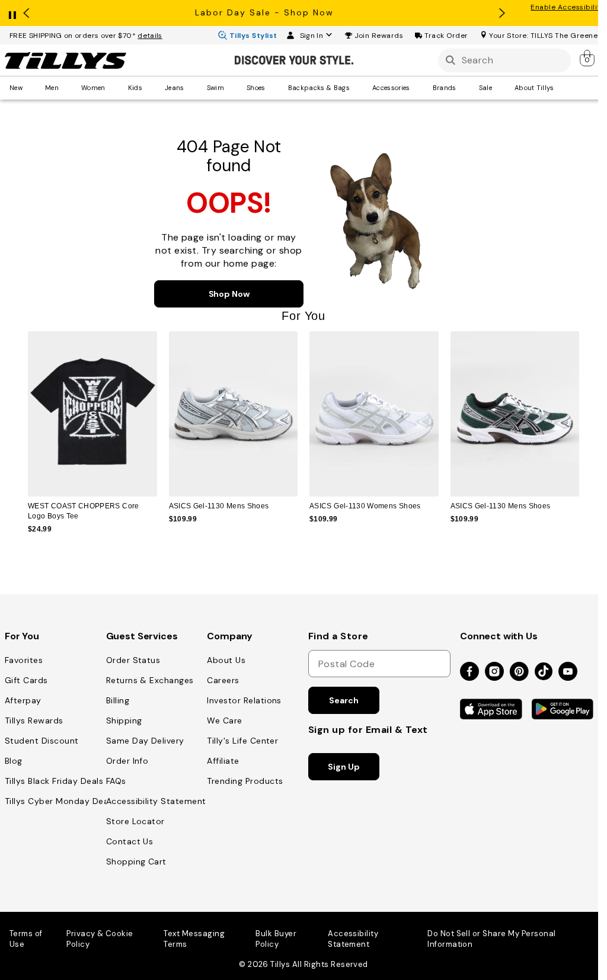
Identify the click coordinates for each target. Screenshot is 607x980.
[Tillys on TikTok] (543, 669)
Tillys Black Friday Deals (54, 781)
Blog (14, 760)
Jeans (174, 88)
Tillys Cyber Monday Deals (60, 801)
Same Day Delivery (145, 740)
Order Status (133, 660)
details (150, 35)
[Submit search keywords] (450, 60)
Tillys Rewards (34, 720)
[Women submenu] (114, 88)
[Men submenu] (67, 88)
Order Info (127, 760)
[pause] (12, 12)
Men (52, 88)
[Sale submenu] (500, 88)
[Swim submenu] (232, 88)
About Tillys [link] (534, 88)
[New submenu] (31, 88)
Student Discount (42, 740)
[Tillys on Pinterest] (519, 672)
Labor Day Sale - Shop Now (264, 12)
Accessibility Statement (156, 801)
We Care (224, 720)
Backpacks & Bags (319, 88)
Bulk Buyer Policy (275, 938)
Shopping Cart (136, 861)
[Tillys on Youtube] (567, 672)
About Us (226, 660)
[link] (588, 58)
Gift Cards (26, 680)
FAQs (116, 781)
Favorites (24, 660)
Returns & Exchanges (150, 680)
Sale (485, 88)
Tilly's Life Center (242, 740)
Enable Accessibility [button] (568, 7)
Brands (444, 88)
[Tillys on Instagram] (494, 672)
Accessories (391, 88)
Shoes (256, 88)
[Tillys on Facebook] (469, 672)
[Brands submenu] (464, 88)
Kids (135, 88)
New (16, 88)
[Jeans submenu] (192, 88)
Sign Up (343, 766)
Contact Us (130, 841)
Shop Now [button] (229, 294)
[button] (379, 35)
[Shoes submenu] (274, 88)
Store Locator (135, 821)
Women (93, 88)
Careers (223, 680)
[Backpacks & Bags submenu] (358, 88)
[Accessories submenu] (418, 88)
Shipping (124, 720)
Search (343, 700)
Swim (215, 88)
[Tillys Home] (65, 60)
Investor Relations (244, 700)
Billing (117, 700)
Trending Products (245, 781)
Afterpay (23, 700)
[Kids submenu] (150, 88)
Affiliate (223, 760)
